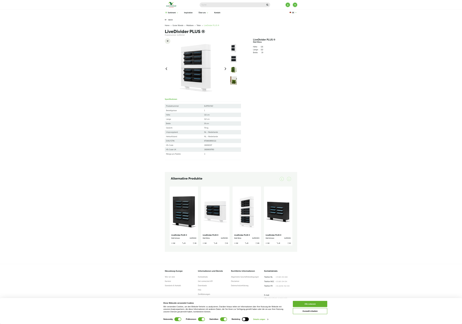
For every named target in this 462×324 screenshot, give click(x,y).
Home (167, 25)
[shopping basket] (295, 5)
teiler (199, 25)
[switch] (201, 319)
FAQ (199, 290)
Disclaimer (235, 281)
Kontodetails (203, 277)
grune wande (178, 25)
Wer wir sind (170, 277)
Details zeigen (259, 319)
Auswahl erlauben (310, 311)
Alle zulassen (310, 304)
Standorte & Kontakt (173, 286)
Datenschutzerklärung (239, 286)
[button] (267, 5)
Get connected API (205, 281)
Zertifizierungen (204, 294)
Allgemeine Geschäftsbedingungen (245, 277)
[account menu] (288, 5)
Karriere (168, 281)
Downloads (202, 286)
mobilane (190, 25)
